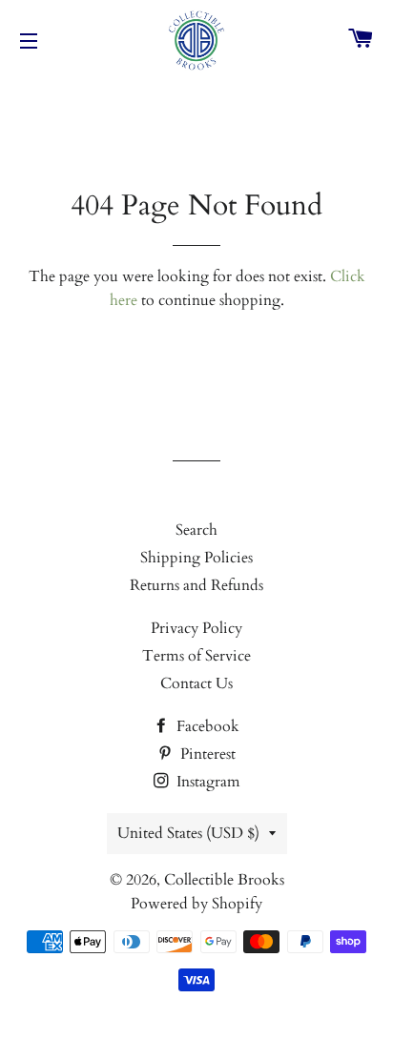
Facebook (206, 726)
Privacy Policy (196, 628)
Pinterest (206, 754)
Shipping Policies (196, 557)
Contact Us (196, 683)
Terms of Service (196, 655)
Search (196, 530)
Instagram (206, 781)
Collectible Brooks (224, 879)
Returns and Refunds (196, 585)
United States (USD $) (188, 833)
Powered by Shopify (196, 903)
